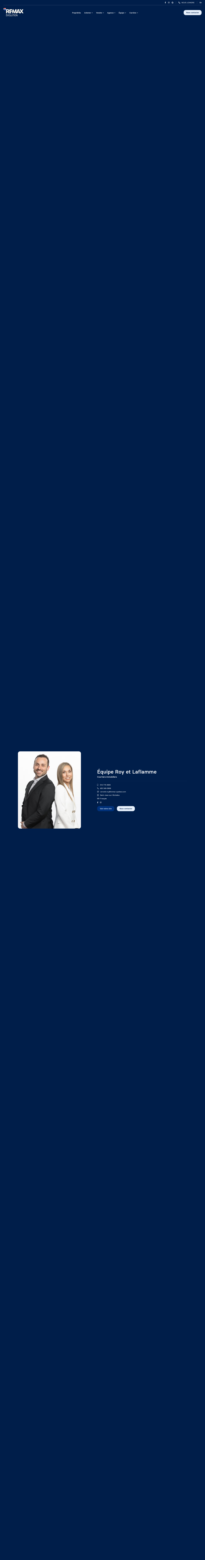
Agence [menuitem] (110, 13)
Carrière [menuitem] (132, 13)
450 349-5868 (105, 788)
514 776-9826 (105, 785)
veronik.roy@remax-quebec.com (113, 792)
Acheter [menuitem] (87, 13)
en (201, 2)
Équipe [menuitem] (121, 13)
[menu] (88, 13)
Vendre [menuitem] (99, 13)
